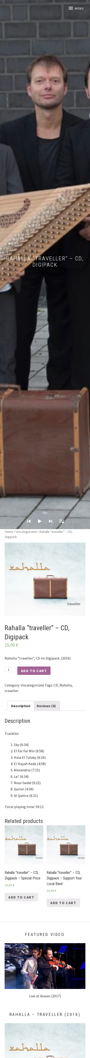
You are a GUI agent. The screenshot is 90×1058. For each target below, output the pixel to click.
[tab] (20, 706)
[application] (45, 517)
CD (56, 685)
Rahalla (66, 685)
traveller (11, 690)
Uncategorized (26, 532)
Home (9, 532)
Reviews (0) (46, 705)
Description (20, 705)
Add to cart (34, 670)
